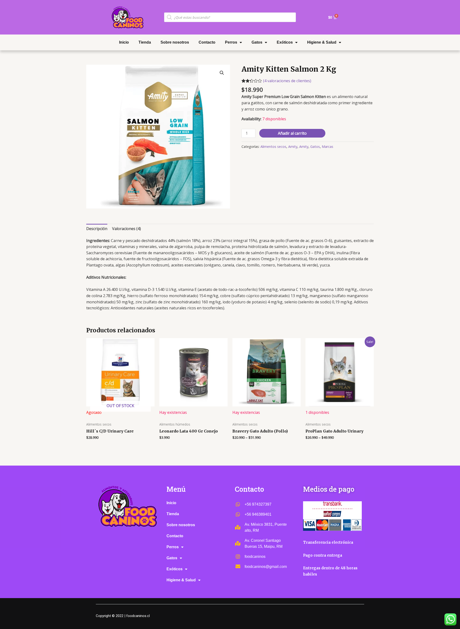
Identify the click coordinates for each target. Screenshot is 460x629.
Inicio (124, 42)
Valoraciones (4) (126, 228)
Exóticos (285, 42)
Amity (292, 146)
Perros (231, 42)
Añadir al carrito (292, 133)
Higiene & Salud (321, 42)
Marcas (327, 146)
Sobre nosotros (175, 42)
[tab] (96, 229)
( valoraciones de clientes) (287, 80)
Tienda (144, 42)
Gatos (257, 42)
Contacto (207, 42)
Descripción (96, 228)
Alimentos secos (273, 146)
